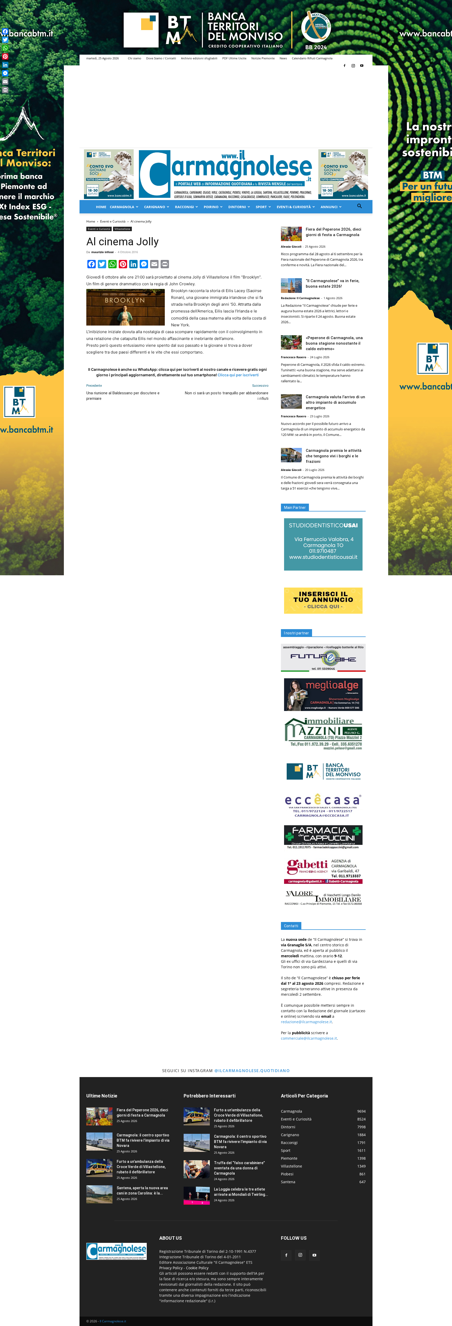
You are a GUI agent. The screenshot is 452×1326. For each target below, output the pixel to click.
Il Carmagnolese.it (113, 1321)
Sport (261, 206)
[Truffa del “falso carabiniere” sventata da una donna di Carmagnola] (197, 1169)
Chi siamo (134, 58)
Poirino (211, 206)
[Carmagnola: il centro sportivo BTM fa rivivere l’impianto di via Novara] (99, 1141)
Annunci (329, 206)
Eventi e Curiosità (113, 221)
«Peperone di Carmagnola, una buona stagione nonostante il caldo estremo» (334, 343)
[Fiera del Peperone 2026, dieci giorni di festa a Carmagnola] (291, 234)
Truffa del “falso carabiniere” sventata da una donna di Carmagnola (239, 1168)
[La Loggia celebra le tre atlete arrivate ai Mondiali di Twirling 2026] (197, 1196)
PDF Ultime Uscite (234, 58)
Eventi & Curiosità (294, 206)
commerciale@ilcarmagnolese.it (309, 1038)
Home (101, 206)
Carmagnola (122, 206)
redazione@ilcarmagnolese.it (306, 1021)
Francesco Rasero (293, 357)
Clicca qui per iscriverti (238, 375)
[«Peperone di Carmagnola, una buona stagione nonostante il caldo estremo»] (291, 342)
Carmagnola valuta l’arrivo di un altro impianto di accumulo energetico (335, 402)
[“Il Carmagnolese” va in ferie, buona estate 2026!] (291, 285)
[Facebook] (344, 65)
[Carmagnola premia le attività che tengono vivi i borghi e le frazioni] (291, 455)
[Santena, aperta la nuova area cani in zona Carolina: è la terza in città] (99, 1194)
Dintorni (237, 206)
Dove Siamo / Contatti (161, 58)
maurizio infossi (102, 252)
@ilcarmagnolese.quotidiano (252, 1070)
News (283, 58)
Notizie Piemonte (263, 58)
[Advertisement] (226, 108)
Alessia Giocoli (291, 246)
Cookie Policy (197, 1267)
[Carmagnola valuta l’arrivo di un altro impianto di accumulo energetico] (291, 401)
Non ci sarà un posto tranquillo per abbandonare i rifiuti (226, 396)
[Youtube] (362, 65)
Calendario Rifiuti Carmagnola (312, 58)
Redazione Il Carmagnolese (300, 298)
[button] (359, 206)
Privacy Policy (171, 1267)
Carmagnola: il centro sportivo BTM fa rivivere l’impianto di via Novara (143, 1140)
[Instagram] (353, 65)
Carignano (154, 206)
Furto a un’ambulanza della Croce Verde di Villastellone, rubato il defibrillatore (141, 1166)
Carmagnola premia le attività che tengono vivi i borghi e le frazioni (333, 456)
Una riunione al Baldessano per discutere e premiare (123, 396)
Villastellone (122, 229)
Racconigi (184, 206)
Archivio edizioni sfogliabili (199, 58)
